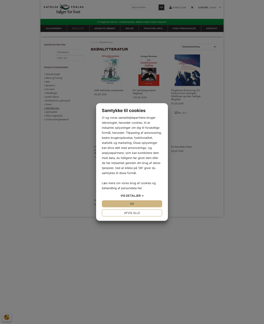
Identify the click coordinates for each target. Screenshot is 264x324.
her (140, 188)
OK (132, 204)
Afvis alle (132, 213)
